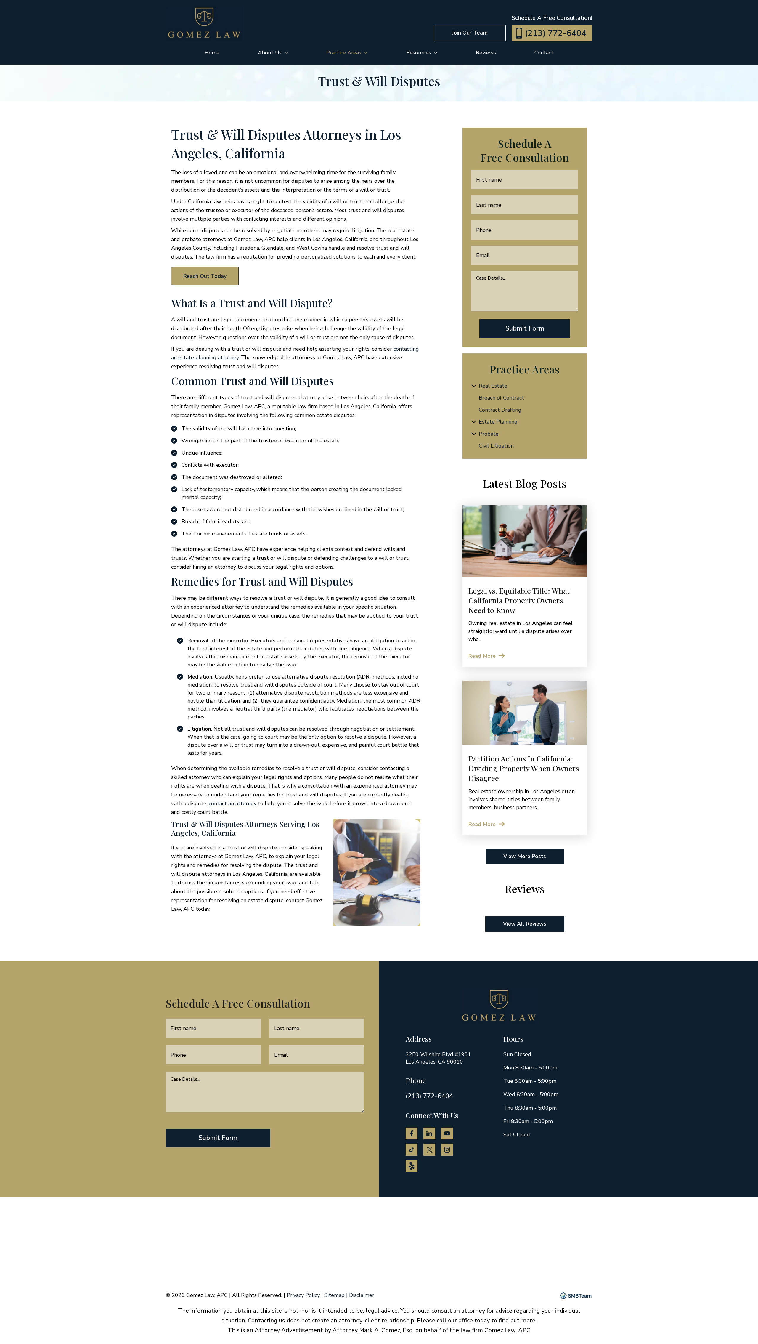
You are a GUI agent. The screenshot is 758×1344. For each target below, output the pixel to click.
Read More (482, 656)
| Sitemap (333, 1295)
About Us (270, 52)
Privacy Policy (304, 1295)
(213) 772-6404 (556, 33)
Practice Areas (343, 52)
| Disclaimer (360, 1295)
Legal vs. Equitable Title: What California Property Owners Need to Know (519, 600)
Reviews (486, 52)
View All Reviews (524, 923)
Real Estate (493, 385)
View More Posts (524, 856)
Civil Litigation (496, 445)
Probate (489, 433)
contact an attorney (232, 803)
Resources (418, 52)
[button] (470, 33)
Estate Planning (498, 421)
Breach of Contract (501, 397)
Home (212, 52)
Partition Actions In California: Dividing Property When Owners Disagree (523, 768)
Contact (543, 52)
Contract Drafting (500, 409)
